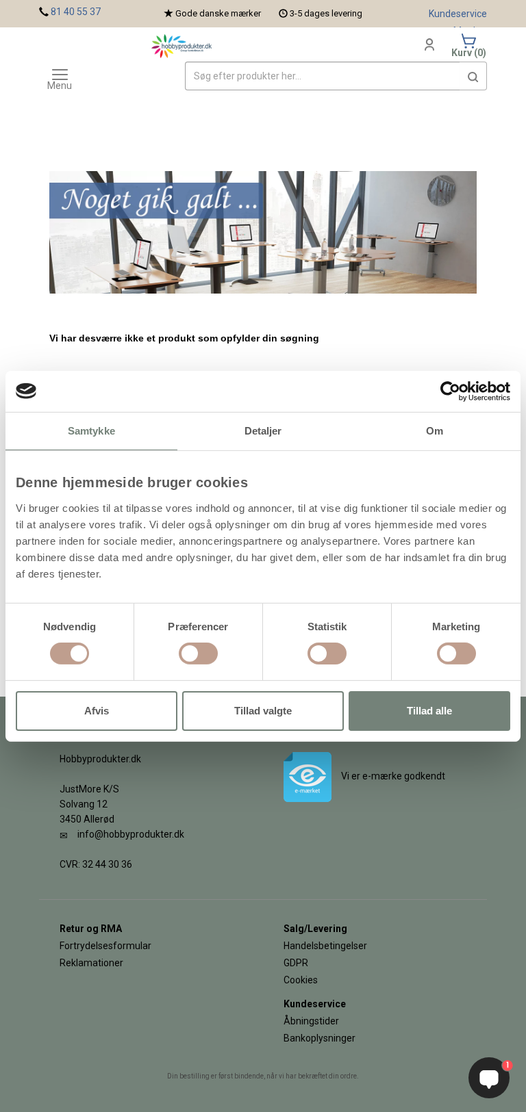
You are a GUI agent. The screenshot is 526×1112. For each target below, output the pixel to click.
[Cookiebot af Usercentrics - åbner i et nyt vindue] (450, 390)
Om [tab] (434, 430)
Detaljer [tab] (263, 430)
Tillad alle (429, 710)
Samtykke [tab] (91, 430)
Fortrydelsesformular (105, 945)
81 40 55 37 (76, 11)
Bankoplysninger (319, 1038)
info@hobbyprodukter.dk (130, 834)
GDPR (296, 962)
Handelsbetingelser (325, 945)
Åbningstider (311, 1021)
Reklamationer (91, 962)
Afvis (96, 710)
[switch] (198, 653)
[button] (473, 76)
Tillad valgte (263, 710)
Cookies (301, 979)
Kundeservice (458, 13)
